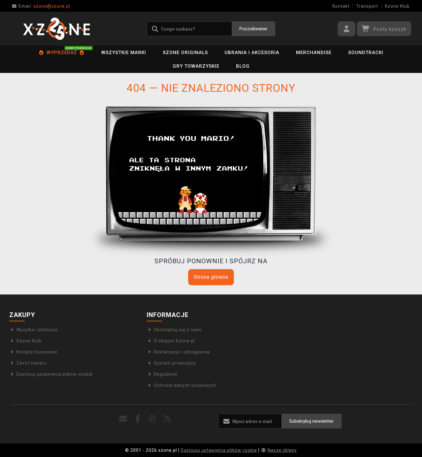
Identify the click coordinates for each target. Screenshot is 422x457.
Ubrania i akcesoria (252, 52)
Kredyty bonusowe (36, 351)
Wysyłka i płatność (37, 329)
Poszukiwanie (253, 29)
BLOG (243, 66)
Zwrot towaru (31, 363)
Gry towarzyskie (196, 66)
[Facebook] (138, 418)
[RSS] (167, 418)
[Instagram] (152, 418)
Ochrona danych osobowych (185, 385)
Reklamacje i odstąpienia (182, 351)
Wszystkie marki (123, 52)
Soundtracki (365, 52)
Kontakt (341, 6)
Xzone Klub (397, 6)
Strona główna (211, 277)
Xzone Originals (185, 52)
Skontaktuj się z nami (178, 329)
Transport (367, 6)
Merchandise (313, 52)
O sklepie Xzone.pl (174, 340)
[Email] (123, 418)
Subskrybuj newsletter (311, 421)
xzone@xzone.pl (44, 6)
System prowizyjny (175, 363)
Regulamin (166, 374)
